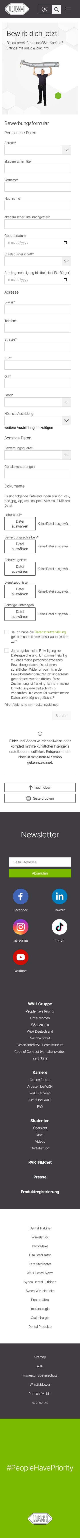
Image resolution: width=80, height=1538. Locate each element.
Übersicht (40, 1128)
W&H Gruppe (40, 1004)
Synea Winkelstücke (40, 1291)
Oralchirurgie (40, 1318)
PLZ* (8, 358)
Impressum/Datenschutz (40, 1375)
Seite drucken (43, 798)
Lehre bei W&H (40, 1100)
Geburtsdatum (15, 235)
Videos (40, 1141)
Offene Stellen (40, 1080)
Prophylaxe (40, 1246)
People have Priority (40, 1011)
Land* (8, 395)
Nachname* (13, 198)
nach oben (43, 787)
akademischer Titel (17, 161)
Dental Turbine (40, 1228)
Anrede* (10, 143)
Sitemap (40, 1357)
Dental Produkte (39, 1326)
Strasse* (10, 339)
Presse (40, 1177)
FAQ (40, 1106)
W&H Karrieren (40, 1093)
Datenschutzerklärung (50, 632)
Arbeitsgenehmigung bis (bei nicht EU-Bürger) (37, 273)
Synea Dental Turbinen (40, 1282)
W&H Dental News (40, 1273)
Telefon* (10, 321)
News (40, 1135)
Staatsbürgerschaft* (19, 254)
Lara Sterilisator (40, 1264)
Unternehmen (40, 1018)
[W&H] (16, 9)
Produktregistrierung (40, 1191)
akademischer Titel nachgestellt (27, 217)
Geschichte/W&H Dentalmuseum (40, 1045)
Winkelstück (40, 1237)
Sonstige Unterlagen (19, 605)
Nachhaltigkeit (40, 1038)
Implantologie (40, 1309)
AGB (40, 1366)
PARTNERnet (40, 1162)
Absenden (40, 873)
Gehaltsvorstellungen (19, 466)
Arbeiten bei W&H (40, 1086)
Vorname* (11, 180)
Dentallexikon (40, 1148)
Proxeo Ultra (40, 1300)
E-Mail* (9, 302)
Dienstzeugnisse (16, 582)
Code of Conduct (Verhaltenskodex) (39, 1051)
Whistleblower (40, 1384)
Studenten (40, 1120)
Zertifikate (40, 1058)
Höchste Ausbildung (18, 413)
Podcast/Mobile (40, 1394)
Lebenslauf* (13, 515)
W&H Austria (40, 1025)
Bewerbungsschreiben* (21, 537)
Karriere (40, 1072)
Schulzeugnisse (15, 560)
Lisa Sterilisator (40, 1255)
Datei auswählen (20, 523)
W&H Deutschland (40, 1031)
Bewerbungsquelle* (18, 448)
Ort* (7, 376)
